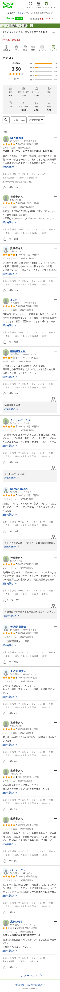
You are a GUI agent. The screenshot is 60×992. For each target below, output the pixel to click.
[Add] (53, 33)
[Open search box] (6, 119)
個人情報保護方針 (36, 984)
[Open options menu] (55, 138)
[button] (19, 139)
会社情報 (19, 984)
